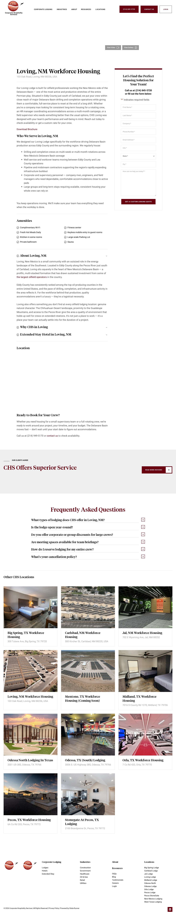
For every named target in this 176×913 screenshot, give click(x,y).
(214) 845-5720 (143, 90)
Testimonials (117, 880)
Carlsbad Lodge (151, 870)
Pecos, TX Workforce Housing (29, 820)
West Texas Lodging (153, 901)
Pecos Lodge (149, 892)
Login (114, 886)
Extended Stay (48, 873)
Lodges (45, 867)
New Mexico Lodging (153, 898)
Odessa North (150, 883)
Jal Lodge (148, 873)
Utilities (83, 883)
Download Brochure (27, 129)
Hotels (44, 870)
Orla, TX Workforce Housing (142, 760)
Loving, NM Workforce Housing (30, 696)
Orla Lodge (149, 889)
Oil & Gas (84, 877)
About (115, 862)
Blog (114, 876)
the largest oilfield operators (32, 277)
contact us (52, 435)
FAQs (114, 873)
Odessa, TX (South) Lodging (85, 760)
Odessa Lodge (150, 886)
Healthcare (84, 873)
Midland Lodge (150, 880)
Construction (85, 867)
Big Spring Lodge (151, 867)
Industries (85, 862)
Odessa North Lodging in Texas (30, 760)
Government (85, 870)
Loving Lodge (150, 877)
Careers (115, 883)
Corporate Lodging (51, 862)
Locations (149, 862)
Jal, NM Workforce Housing (142, 633)
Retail (82, 880)
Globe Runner (74, 908)
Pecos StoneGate (151, 895)
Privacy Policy (54, 908)
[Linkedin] (170, 909)
